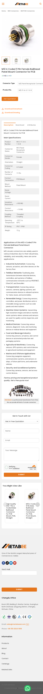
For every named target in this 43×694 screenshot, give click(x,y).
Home (4, 11)
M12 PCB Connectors (28, 11)
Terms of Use (36, 688)
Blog (3, 653)
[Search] (40, 4)
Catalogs (5, 664)
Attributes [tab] (31, 125)
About (4, 648)
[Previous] (5, 35)
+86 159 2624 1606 (14, 629)
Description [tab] (8, 125)
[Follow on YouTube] (14, 563)
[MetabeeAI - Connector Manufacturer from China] (21, 4)
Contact (5, 658)
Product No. (7, 90)
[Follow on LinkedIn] (11, 563)
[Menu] (3, 4)
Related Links (7, 669)
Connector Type (9, 83)
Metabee (8, 400)
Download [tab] (20, 125)
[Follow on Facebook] (3, 563)
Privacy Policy (23, 688)
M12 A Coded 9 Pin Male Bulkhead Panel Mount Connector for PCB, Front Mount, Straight (31, 511)
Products (5, 643)
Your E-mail (6, 569)
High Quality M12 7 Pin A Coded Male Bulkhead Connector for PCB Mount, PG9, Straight (11, 511)
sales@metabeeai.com (18, 624)
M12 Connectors (13, 11)
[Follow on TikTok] (7, 563)
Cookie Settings (10, 688)
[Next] (38, 35)
